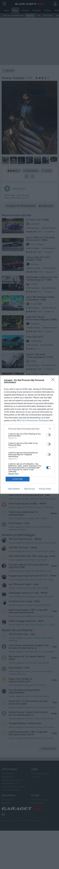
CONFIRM (17, 479)
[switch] (48, 434)
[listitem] (29, 428)
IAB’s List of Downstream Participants (33, 420)
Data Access (29, 489)
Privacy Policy (45, 489)
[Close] (53, 380)
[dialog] (29, 434)
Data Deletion (14, 489)
